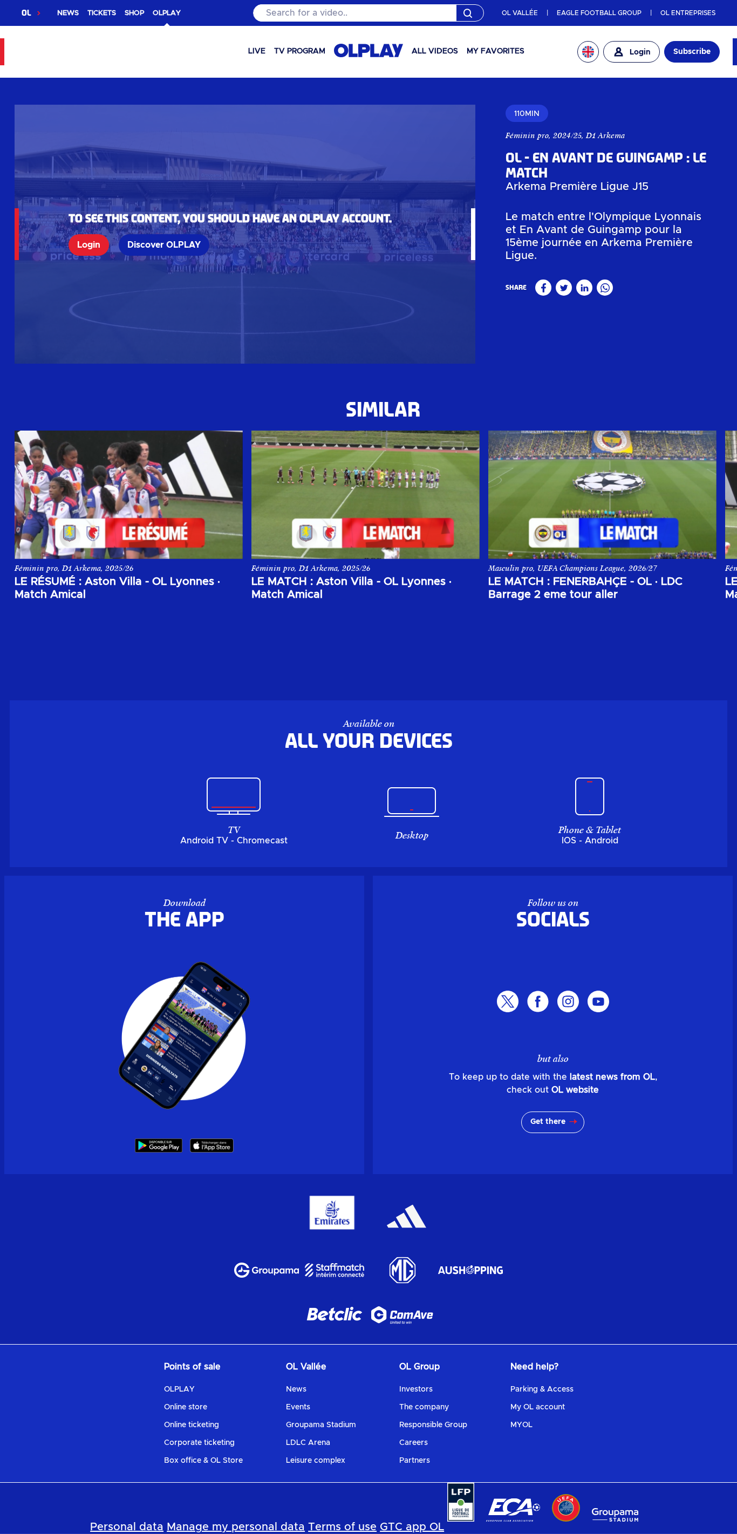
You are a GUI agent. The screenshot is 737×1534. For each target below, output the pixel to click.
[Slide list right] (698, 495)
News (296, 1389)
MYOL (521, 1425)
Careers (413, 1443)
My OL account (537, 1407)
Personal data (126, 1527)
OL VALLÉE (520, 13)
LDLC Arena (308, 1443)
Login (88, 245)
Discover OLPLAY (164, 245)
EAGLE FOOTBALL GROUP (599, 13)
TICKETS (101, 13)
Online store (185, 1407)
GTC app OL (412, 1527)
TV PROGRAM (299, 51)
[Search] (368, 13)
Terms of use (342, 1527)
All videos (435, 51)
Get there (547, 1122)
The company (424, 1407)
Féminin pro (527, 135)
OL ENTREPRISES (687, 13)
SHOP (134, 13)
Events (298, 1407)
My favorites (495, 51)
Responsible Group (433, 1425)
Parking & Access (542, 1389)
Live (256, 51)
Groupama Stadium (321, 1425)
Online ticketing (191, 1425)
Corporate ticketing (199, 1443)
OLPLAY (179, 1389)
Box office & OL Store (203, 1460)
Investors (416, 1389)
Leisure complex (315, 1460)
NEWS (68, 13)
